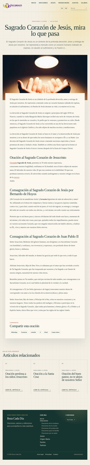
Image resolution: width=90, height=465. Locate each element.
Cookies (55, 454)
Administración (78, 454)
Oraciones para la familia (50, 430)
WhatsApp (14, 332)
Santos (75, 3)
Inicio (33, 3)
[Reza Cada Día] (12, 5)
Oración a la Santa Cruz (43, 375)
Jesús (53, 3)
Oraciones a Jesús (39, 21)
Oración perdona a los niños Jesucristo (16, 375)
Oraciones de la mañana (50, 423)
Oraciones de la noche (49, 426)
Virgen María (63, 3)
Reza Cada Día (15, 418)
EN (66, 8)
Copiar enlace (55, 332)
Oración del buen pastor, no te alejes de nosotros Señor (72, 377)
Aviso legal (40, 454)
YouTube (71, 420)
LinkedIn (33, 332)
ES (62, 8)
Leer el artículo (14, 390)
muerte (16, 177)
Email (46, 332)
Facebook (24, 332)
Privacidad (48, 454)
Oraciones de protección (49, 428)
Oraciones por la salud (49, 433)
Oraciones (43, 3)
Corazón (13, 163)
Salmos (84, 3)
